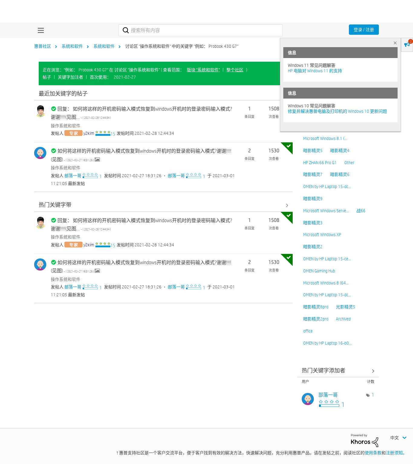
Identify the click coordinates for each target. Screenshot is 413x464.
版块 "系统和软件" (203, 70)
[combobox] (201, 30)
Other (349, 162)
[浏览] (39, 30)
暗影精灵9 (313, 198)
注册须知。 (396, 453)
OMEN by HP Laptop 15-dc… (327, 186)
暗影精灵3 (313, 223)
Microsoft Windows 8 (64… (326, 283)
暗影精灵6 (340, 174)
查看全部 (163, 94)
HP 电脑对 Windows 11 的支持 (315, 70)
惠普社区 (42, 46)
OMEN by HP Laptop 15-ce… (327, 258)
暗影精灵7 (313, 174)
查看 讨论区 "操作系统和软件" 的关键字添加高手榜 (338, 371)
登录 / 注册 (364, 29)
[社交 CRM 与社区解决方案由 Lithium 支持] (364, 440)
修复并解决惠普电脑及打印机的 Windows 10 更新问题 (337, 111)
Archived (343, 319)
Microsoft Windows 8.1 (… (325, 138)
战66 (361, 210)
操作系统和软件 (65, 125)
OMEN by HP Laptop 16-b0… (327, 343)
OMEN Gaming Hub (319, 271)
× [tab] (395, 42)
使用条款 (373, 453)
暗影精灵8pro (315, 307)
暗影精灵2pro (315, 319)
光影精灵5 (345, 307)
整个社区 (234, 70)
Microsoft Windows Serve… (326, 210)
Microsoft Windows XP (322, 234)
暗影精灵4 (340, 150)
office (308, 331)
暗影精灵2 (313, 246)
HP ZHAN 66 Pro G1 (320, 162)
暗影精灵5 (313, 150)
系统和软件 (72, 46)
